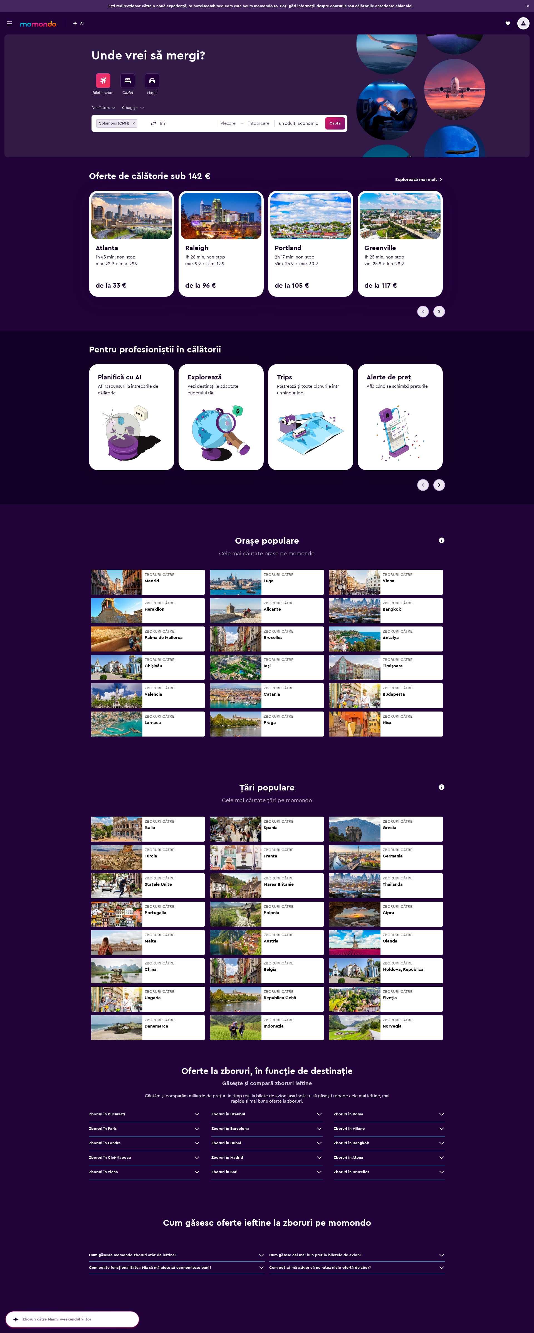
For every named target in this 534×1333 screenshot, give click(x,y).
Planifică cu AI (120, 377)
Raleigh (196, 248)
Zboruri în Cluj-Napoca (110, 1158)
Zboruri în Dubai (226, 1143)
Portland (288, 248)
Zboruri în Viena (103, 1172)
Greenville (380, 248)
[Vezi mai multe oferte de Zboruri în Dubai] (319, 1143)
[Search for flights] (103, 80)
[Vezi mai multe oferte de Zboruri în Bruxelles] (441, 1172)
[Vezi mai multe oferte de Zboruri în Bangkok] (441, 1143)
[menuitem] (103, 84)
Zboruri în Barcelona (230, 1129)
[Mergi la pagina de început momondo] (38, 24)
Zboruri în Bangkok (351, 1143)
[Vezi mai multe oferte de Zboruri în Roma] (441, 1114)
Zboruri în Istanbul (228, 1114)
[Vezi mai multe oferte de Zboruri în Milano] (441, 1128)
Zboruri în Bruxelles (351, 1172)
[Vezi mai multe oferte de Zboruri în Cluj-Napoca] (197, 1157)
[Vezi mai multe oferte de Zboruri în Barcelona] (319, 1128)
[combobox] (104, 108)
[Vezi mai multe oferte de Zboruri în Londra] (197, 1143)
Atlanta (107, 248)
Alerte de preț (389, 377)
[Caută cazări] (127, 80)
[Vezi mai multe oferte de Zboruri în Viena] (197, 1172)
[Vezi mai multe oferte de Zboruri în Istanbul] (319, 1114)
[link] (418, 179)
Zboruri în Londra (105, 1143)
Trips (284, 377)
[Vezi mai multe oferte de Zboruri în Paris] (197, 1128)
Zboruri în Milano (349, 1129)
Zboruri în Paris (103, 1129)
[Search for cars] (152, 80)
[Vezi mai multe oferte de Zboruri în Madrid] (319, 1157)
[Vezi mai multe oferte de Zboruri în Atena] (441, 1157)
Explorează (204, 377)
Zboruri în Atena (348, 1158)
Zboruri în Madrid (227, 1158)
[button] (528, 6)
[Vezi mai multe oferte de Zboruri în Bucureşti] (197, 1114)
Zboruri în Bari (224, 1172)
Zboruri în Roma (348, 1114)
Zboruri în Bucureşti (107, 1114)
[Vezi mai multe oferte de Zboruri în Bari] (319, 1172)
